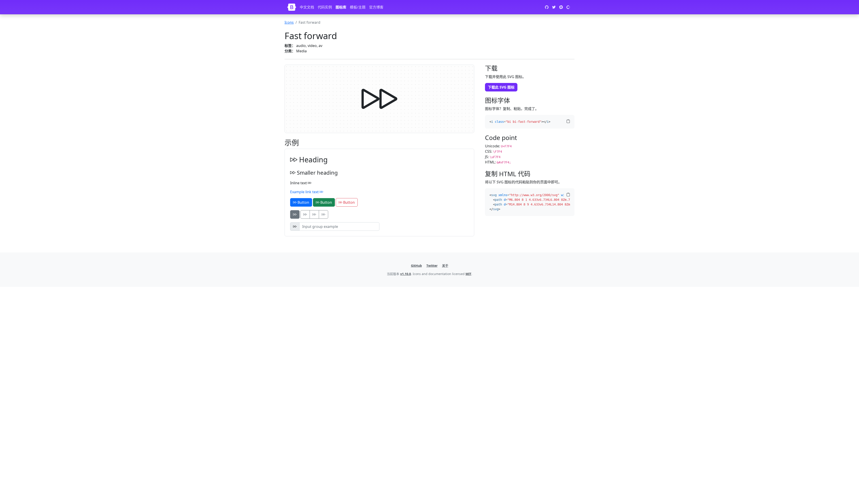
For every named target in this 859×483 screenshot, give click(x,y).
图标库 (341, 7)
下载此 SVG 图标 (501, 87)
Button (303, 202)
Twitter (432, 265)
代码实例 (325, 7)
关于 (445, 265)
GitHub (416, 265)
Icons (289, 22)
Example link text (305, 191)
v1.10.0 (405, 274)
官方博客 (376, 7)
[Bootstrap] (291, 7)
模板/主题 (358, 7)
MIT (468, 274)
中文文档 (307, 7)
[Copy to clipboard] (568, 121)
